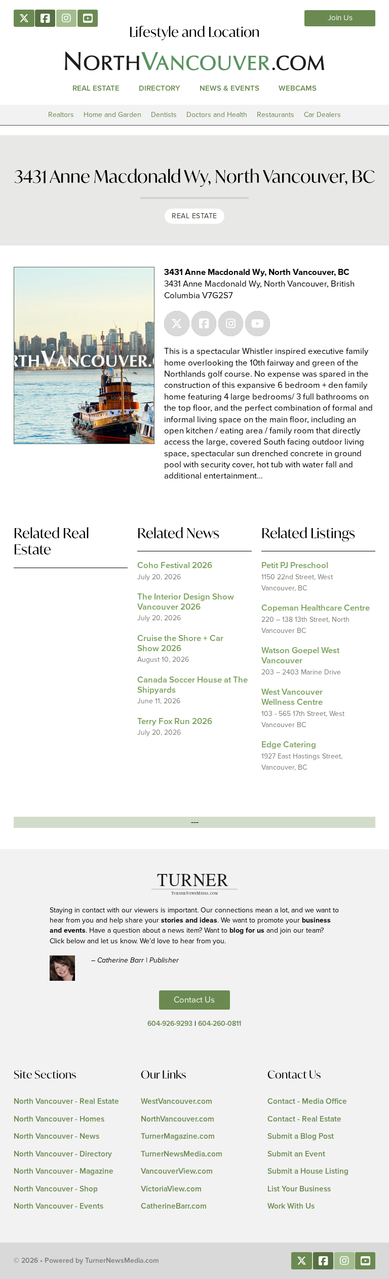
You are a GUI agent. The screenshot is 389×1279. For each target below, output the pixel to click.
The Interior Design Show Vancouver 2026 (185, 602)
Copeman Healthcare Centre (315, 608)
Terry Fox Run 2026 (174, 721)
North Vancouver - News (56, 1136)
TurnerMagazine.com (178, 1136)
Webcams (298, 88)
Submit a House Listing (307, 1171)
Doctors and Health (216, 114)
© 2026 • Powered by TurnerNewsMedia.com (86, 1260)
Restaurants (275, 114)
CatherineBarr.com (174, 1206)
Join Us (340, 18)
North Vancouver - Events (58, 1206)
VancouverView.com (177, 1171)
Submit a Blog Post (300, 1136)
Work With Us (291, 1206)
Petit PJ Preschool (294, 566)
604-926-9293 (169, 1023)
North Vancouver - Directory (63, 1154)
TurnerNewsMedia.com (181, 1154)
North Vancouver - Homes (59, 1119)
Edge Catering (288, 745)
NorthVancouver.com (177, 1119)
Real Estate (96, 88)
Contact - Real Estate (304, 1119)
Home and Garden (112, 114)
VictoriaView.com (171, 1189)
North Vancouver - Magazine (63, 1171)
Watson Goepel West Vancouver (300, 656)
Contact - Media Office (307, 1101)
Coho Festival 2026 (174, 566)
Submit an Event (296, 1154)
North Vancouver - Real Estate (66, 1101)
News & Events (229, 88)
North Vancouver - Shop (56, 1189)
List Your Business (299, 1189)
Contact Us (194, 1000)
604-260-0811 (219, 1023)
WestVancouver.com (176, 1101)
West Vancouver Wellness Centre (292, 697)
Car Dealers (322, 114)
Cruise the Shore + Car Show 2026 (180, 643)
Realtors (61, 114)
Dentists (164, 114)
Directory (159, 88)
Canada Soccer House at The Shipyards (192, 685)
